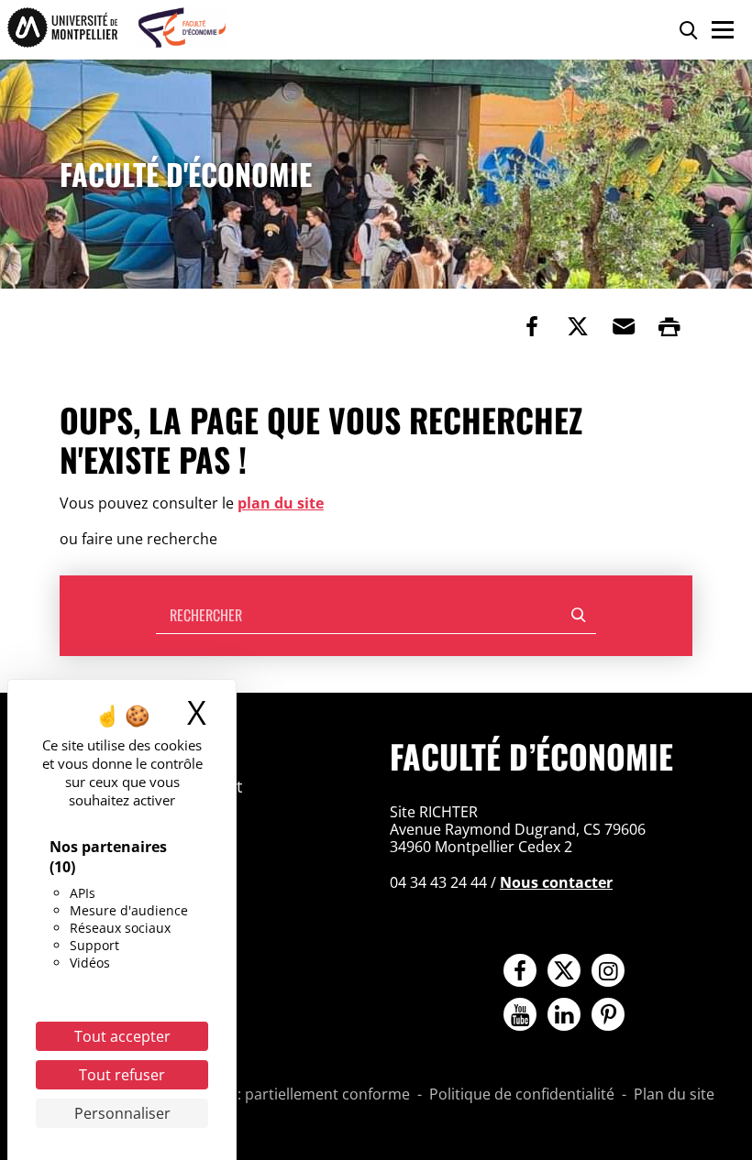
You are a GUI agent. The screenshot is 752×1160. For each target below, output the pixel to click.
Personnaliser (122, 1113)
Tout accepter (122, 1036)
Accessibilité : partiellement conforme (279, 1095)
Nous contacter (556, 882)
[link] (532, 326)
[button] (624, 326)
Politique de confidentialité (521, 1095)
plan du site (281, 503)
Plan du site (674, 1095)
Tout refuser (122, 1075)
